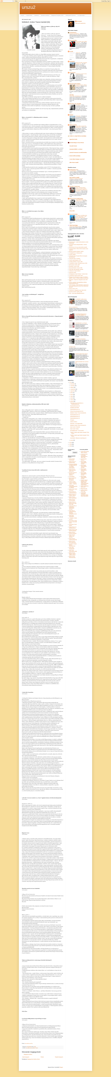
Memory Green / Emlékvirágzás (76, 198)
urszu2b (71, 51)
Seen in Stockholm (74, 214)
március (72, 399)
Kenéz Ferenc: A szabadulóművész (73, 492)
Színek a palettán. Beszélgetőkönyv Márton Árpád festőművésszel (78, 283)
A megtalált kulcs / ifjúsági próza (75, 252)
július (71, 392)
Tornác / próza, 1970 (73, 288)
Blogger (61, 1067)
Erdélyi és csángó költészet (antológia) (78, 136)
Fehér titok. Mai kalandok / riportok (76, 269)
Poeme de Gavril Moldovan (75, 33)
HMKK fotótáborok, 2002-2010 (85, 486)
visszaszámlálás (73, 40)
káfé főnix (72, 94)
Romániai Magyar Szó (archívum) (77, 142)
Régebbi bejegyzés (59, 1057)
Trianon (36, 1047)
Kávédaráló (79, 21)
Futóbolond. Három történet (74, 270)
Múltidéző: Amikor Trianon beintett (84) (78, 412)
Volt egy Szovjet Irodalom (75, 83)
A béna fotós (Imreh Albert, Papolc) (85, 452)
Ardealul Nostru (73, 32)
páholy (33, 1047)
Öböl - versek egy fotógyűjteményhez (76, 293)
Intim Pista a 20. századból (75, 103)
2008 (70, 446)
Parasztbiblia (71, 476)
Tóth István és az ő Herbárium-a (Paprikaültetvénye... (76, 404)
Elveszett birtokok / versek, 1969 (75, 267)
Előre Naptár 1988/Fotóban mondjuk (84, 477)
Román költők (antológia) (75, 155)
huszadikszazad (29, 1047)
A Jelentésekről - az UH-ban (81, 323)
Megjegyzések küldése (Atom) (33, 1059)
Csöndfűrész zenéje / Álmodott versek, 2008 (78, 263)
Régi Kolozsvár (84, 488)
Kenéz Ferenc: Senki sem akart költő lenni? (72, 470)
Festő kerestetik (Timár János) (81, 353)
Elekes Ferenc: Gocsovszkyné (72, 500)
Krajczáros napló (72, 272)
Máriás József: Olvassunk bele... (72, 557)
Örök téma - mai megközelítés (76, 423)
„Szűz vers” (78, 52)
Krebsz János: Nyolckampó (72, 459)
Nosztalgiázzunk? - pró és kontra (77, 430)
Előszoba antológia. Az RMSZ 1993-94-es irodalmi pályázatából (73, 466)
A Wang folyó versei (74, 169)
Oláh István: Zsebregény (71, 516)
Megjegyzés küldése (28, 1054)
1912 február (78, 104)
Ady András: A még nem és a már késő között (73, 521)
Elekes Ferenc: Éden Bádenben (72, 542)
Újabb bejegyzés (25, 1057)
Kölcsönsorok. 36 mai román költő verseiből (78, 247)
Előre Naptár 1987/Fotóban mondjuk (84, 473)
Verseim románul (45, 15)
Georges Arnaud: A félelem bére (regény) (73, 473)
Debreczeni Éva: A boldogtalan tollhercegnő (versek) (73, 507)
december (72, 383)
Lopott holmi (29, 15)
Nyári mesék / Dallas (74, 428)
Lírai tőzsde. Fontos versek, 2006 (76, 275)
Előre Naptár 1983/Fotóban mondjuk (84, 462)
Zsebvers (36, 15)
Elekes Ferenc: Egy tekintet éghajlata (73, 530)
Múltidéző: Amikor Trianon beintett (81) (78, 425)
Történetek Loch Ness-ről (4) (81, 73)
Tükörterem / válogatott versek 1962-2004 (77, 290)
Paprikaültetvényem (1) (75, 418)
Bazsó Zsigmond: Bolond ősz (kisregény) (72, 479)
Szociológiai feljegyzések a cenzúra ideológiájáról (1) (80, 315)
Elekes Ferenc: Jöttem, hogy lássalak (72, 536)
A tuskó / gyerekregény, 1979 (75, 260)
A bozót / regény (72, 254)
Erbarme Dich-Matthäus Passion (76, 226)
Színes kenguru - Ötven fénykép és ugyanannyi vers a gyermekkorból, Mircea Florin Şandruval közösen (78, 286)
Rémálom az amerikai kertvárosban (76, 178)
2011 (70, 382)
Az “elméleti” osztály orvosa (81, 299)
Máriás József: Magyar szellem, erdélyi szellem (72, 554)
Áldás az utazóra (73, 124)
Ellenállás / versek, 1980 (74, 266)
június (71, 394)
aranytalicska (72, 72)
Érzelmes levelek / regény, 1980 (75, 291)
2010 (70, 442)
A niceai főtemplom (73, 170)
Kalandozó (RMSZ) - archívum (76, 149)
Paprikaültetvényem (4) (75, 409)
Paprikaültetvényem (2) (75, 416)
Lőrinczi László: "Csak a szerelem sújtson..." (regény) (73, 482)
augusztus (72, 390)
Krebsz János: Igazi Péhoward (73, 490)
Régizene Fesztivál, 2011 (57, 15)
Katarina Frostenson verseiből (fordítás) (78, 152)
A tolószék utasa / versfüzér (74, 258)
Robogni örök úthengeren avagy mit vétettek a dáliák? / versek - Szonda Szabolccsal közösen (78, 278)
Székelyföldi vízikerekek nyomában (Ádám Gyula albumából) (84, 494)
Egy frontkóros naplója (74, 177)
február (72, 401)
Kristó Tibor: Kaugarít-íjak (71, 548)
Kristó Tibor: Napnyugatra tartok (73, 551)
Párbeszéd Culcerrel (70, 15)
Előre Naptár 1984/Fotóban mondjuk (84, 466)
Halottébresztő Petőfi (74, 407)
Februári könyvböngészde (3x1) (76, 411)
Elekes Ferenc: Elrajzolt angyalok (72, 533)
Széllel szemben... (74, 421)
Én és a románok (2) (73, 307)
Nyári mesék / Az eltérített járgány (82, 331)
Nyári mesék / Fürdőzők (75, 427)
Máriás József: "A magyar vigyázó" (72, 495)
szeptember (72, 389)
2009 (70, 444)
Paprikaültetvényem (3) (75, 414)
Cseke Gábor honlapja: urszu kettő (77, 159)
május (71, 396)
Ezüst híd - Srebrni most (75, 186)
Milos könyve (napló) (74, 162)
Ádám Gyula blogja (74, 225)
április (71, 398)
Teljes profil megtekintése (80, 23)
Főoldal (42, 1057)
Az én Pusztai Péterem (83, 459)
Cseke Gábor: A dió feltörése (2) (76, 96)
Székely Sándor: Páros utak (84, 491)
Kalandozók (72, 61)
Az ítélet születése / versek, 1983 (75, 261)
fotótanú (71, 114)
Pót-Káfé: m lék (72, 346)
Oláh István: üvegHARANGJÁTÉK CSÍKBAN (73, 486)
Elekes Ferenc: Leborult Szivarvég (73, 539)
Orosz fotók (72, 210)
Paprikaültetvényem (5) (75, 405)
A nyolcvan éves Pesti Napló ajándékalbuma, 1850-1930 (84, 456)
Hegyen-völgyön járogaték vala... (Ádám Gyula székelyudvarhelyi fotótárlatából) (84, 482)
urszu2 (28, 7)
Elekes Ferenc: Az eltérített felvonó (72, 528)
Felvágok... (72, 420)
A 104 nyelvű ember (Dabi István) (82, 370)
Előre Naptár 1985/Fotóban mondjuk (84, 470)
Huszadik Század (73, 146)
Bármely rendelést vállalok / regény (76, 251)
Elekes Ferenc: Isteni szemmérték (72, 497)
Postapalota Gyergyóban (80, 339)
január (71, 440)
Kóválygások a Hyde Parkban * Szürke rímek (78, 274)
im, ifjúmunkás (81, 15)
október (72, 387)
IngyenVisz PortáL (73, 139)
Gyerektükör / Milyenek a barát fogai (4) (78, 438)
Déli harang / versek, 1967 (74, 264)
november (72, 385)
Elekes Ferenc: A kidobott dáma (72, 462)
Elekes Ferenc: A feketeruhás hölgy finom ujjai (72, 503)
